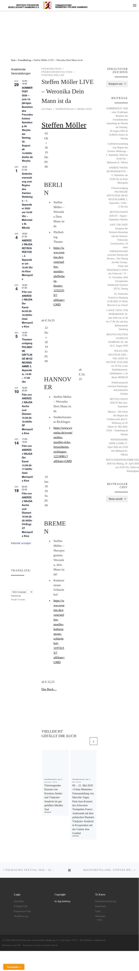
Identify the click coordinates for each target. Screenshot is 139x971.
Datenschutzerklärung (105, 901)
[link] (69, 396)
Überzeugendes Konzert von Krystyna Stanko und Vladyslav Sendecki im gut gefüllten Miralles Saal (53, 797)
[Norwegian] (36, 584)
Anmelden (19, 901)
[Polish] (12, 587)
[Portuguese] (15, 587)
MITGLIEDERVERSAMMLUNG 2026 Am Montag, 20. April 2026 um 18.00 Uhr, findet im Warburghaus (122, 465)
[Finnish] (26, 580)
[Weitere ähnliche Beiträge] (93, 741)
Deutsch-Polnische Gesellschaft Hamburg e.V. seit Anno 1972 (44, 940)
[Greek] (12, 584)
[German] (36, 580)
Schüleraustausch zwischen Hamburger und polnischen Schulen (118, 388)
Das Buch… (49, 689)
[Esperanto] (22, 580)
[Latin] (26, 584)
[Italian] (19, 584)
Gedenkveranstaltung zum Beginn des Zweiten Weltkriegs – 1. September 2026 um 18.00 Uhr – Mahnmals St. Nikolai (27, 200)
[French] (29, 580)
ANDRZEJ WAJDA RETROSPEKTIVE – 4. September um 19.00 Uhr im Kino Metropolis (27, 260)
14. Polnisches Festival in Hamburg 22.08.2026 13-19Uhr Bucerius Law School (117, 299)
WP (18, 945)
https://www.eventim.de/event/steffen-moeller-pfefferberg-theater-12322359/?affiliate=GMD (59, 276)
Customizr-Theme (50, 945)
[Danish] (12, 580)
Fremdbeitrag (24, 60)
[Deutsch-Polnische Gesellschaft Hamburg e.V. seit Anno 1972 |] (48, 5)
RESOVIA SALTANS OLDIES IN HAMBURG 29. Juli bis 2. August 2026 (117, 340)
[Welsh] (29, 587)
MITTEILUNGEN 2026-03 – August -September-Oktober (118, 216)
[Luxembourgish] (32, 584)
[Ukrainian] (26, 587)
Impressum (100, 906)
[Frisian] (32, 580)
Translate (21, 600)
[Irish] (15, 584)
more (99, 920)
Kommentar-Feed (22, 911)
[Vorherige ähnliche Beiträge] (85, 741)
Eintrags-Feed (20, 906)
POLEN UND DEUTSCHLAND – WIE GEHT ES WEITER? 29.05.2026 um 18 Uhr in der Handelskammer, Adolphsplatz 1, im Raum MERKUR (117, 364)
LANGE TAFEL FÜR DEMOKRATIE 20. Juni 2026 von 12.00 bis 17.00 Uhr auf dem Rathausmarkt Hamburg (117, 319)
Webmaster (100, 916)
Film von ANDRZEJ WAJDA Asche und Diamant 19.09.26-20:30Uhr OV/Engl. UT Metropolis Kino (27, 514)
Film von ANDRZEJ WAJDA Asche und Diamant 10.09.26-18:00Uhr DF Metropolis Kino (27, 414)
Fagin (49, 109)
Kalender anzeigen (21, 543)
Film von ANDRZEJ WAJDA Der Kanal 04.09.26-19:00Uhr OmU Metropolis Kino (27, 309)
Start (13, 60)
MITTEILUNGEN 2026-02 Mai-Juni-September (119, 403)
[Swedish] (22, 587)
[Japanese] (22, 584)
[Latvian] (29, 584)
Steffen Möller (63, 125)
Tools (97, 911)
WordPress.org (21, 916)
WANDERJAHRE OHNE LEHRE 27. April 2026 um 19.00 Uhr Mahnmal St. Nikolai (118, 447)
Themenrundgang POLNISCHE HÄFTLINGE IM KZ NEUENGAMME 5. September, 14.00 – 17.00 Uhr (117, 197)
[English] (19, 580)
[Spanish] (19, 587)
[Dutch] (15, 580)
